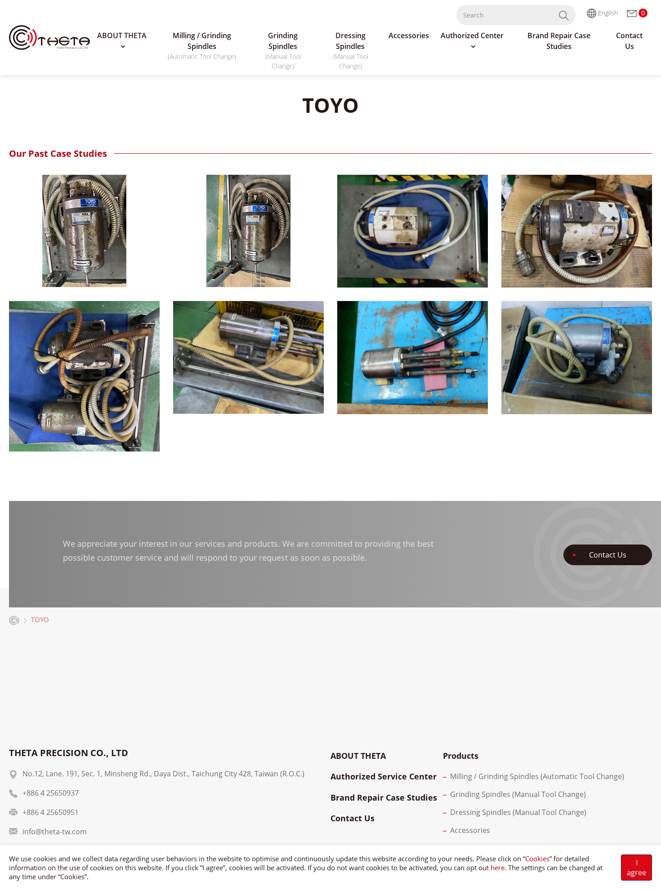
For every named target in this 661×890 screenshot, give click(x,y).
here (498, 867)
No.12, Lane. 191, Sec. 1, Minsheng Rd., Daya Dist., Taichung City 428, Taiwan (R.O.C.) (163, 774)
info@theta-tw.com (54, 832)
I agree (636, 867)
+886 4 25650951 (50, 812)
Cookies (537, 858)
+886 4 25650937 (50, 793)
